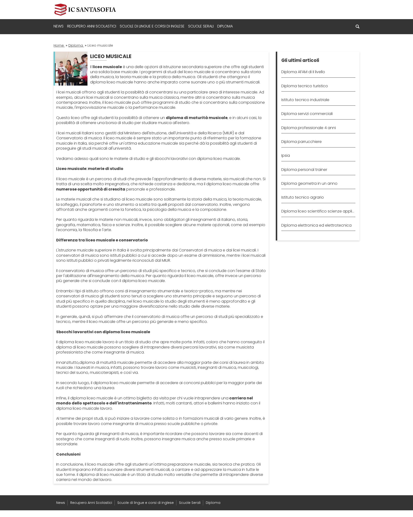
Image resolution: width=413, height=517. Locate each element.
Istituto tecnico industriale (305, 100)
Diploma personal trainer (304, 169)
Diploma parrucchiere (301, 141)
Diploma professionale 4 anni (308, 128)
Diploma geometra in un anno (309, 183)
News (59, 26)
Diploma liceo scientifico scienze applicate (318, 211)
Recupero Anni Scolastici (91, 26)
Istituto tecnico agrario (302, 197)
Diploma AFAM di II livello (303, 72)
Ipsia (285, 155)
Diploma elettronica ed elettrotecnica (316, 225)
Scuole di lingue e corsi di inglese (152, 26)
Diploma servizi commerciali (307, 113)
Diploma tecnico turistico (304, 86)
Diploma (225, 26)
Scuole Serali (201, 26)
